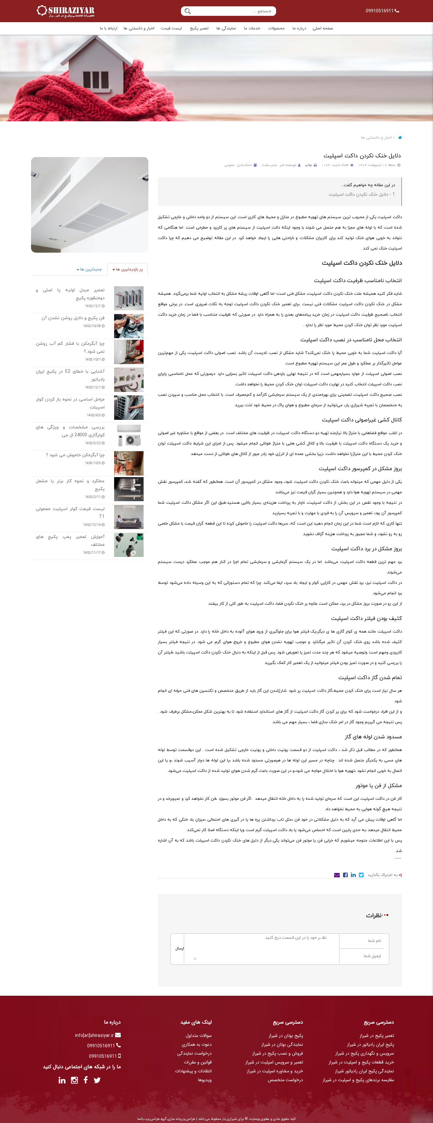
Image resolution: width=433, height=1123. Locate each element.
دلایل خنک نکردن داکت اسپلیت (362, 156)
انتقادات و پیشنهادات (193, 1071)
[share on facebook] (345, 876)
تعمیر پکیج (199, 28)
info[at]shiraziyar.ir (95, 1035)
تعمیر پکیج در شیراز (377, 1035)
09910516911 (380, 11)
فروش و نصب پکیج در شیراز (277, 1053)
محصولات (276, 28)
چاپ (308, 165)
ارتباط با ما (108, 28)
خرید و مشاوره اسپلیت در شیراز (275, 1071)
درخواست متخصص (285, 1079)
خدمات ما (252, 28)
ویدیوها (205, 1079)
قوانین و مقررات (198, 1062)
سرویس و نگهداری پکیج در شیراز (364, 1053)
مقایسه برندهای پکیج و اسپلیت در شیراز (358, 1079)
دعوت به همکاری (197, 1044)
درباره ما (299, 28)
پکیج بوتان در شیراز (286, 1035)
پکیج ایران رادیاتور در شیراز (370, 1044)
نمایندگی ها (226, 28)
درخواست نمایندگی (194, 1053)
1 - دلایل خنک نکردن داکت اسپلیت (362, 195)
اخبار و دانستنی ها (139, 28)
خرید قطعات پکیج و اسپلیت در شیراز (361, 1062)
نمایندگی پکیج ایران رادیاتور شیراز (364, 1071)
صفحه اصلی (323, 28)
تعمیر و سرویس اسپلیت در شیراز (274, 1062)
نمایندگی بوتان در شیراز (282, 1044)
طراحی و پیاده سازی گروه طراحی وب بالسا (166, 1119)
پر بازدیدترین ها (129, 269)
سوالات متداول (199, 1035)
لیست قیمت (171, 28)
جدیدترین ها (90, 269)
